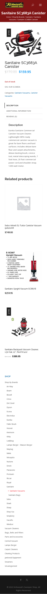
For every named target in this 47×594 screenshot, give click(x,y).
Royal (9, 482)
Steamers (9, 562)
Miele (9, 453)
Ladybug (10, 441)
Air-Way (10, 386)
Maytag (10, 449)
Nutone (10, 461)
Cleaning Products (12, 553)
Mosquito (11, 457)
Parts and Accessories (14, 537)
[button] (38, 33)
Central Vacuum (11, 541)
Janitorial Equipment (13, 557)
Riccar (9, 478)
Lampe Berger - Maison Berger (19, 445)
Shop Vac (10, 511)
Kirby (9, 436)
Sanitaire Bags (14, 495)
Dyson (9, 407)
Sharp (9, 507)
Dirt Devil (10, 403)
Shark (9, 503)
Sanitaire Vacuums (22, 93)
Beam (9, 390)
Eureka (9, 420)
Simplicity (10, 516)
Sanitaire (29, 17)
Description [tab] (12, 105)
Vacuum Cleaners (12, 528)
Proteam (10, 474)
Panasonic (11, 470)
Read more (14, 240)
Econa (9, 411)
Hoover (10, 428)
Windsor (10, 524)
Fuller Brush (11, 424)
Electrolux (11, 415)
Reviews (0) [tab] (11, 116)
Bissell (9, 395)
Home (8, 17)
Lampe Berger (11, 545)
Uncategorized (11, 566)
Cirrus (9, 399)
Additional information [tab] (18, 111)
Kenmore (10, 432)
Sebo (9, 499)
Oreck (9, 466)
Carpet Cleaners (11, 549)
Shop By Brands (18, 17)
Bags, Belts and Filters (14, 532)
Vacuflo (10, 520)
